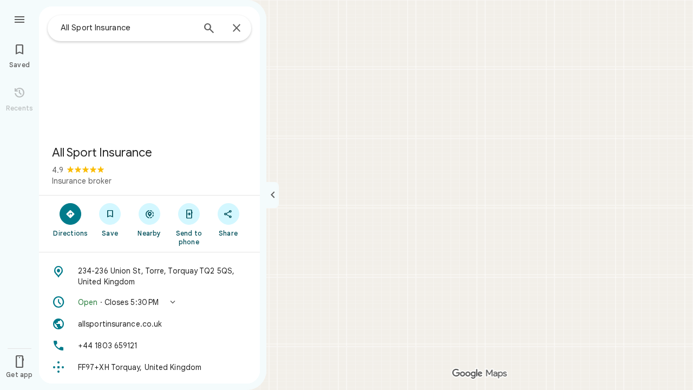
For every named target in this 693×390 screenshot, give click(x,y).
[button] (149, 302)
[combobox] (127, 27)
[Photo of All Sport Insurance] (149, 71)
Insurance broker (82, 181)
